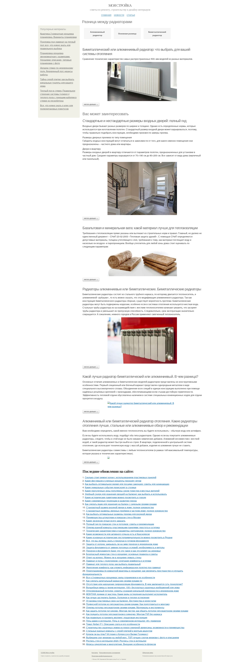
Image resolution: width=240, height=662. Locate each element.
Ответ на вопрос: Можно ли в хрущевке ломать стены (113, 557)
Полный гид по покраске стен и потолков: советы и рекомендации (120, 524)
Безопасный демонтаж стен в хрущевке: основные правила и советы (122, 554)
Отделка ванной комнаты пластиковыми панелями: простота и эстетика (123, 527)
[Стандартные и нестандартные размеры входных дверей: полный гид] (142, 188)
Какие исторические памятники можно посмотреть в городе (115, 497)
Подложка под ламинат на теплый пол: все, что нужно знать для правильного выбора (57, 45)
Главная (106, 15)
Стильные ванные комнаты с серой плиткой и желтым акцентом (119, 630)
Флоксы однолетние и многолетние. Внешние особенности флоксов (121, 644)
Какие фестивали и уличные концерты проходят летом (113, 480)
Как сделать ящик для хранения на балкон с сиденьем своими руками (121, 504)
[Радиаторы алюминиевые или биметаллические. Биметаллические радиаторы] (142, 340)
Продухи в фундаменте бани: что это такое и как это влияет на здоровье (123, 550)
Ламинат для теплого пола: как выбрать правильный (113, 564)
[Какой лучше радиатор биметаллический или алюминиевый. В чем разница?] (142, 405)
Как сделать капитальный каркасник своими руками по (114, 580)
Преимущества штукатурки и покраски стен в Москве (113, 517)
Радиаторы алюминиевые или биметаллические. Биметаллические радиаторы (141, 289)
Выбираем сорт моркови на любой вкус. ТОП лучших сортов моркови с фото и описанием (132, 637)
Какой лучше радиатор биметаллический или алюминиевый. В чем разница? (140, 376)
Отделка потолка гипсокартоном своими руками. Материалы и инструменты (125, 607)
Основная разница (127, 33)
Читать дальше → (91, 104)
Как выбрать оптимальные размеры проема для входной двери (119, 514)
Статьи (131, 15)
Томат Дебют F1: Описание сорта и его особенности (113, 624)
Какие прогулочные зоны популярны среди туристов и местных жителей (122, 490)
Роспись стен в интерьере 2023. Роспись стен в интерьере (116, 640)
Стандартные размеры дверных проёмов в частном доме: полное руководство (127, 510)
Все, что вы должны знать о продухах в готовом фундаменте (117, 540)
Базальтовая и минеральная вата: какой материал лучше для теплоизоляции (140, 228)
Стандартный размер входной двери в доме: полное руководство (120, 507)
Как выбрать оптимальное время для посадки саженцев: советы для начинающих (127, 484)
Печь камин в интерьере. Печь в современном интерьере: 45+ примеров (123, 620)
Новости (119, 15)
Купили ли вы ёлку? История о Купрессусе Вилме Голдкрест (117, 634)
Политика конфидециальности (102, 656)
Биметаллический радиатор (157, 33)
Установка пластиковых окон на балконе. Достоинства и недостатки (121, 600)
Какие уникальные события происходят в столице (110, 487)
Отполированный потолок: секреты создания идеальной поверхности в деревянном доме (132, 590)
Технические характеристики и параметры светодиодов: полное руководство (126, 530)
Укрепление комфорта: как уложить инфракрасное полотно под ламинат (123, 567)
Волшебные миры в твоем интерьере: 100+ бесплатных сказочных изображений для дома (133, 587)
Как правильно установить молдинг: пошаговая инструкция (116, 617)
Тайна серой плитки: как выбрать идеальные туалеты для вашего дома (57, 82)
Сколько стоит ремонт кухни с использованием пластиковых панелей (120, 477)
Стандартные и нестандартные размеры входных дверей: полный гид (134, 121)
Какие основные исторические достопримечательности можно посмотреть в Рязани (129, 537)
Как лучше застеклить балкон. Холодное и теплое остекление (117, 597)
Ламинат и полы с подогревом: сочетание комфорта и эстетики (118, 560)
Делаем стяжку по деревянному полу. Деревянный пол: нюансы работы (56, 71)
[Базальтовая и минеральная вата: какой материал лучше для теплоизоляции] (142, 263)
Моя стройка (120, 5)
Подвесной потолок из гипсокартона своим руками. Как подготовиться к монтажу (128, 604)
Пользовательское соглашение (109, 653)
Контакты (95, 653)
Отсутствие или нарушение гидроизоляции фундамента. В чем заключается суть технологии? (134, 584)
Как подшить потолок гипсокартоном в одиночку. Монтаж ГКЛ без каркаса (124, 614)
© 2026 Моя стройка (47, 653)
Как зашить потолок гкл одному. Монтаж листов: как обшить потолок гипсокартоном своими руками (137, 610)
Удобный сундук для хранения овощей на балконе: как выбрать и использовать (126, 494)
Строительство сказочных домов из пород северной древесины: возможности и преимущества (135, 627)
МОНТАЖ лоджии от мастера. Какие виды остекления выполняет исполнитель (126, 594)
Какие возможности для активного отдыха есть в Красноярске (118, 534)
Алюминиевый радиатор (97, 33)
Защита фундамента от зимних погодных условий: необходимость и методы (125, 547)
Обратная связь (147, 653)
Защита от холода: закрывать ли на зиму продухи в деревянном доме (122, 544)
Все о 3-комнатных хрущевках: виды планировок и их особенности (120, 577)
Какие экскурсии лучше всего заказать (105, 520)
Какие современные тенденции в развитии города (111, 500)
